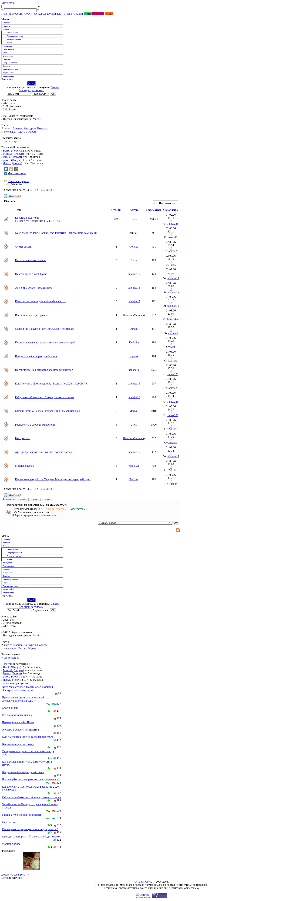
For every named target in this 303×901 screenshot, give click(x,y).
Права (47, 499)
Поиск (34, 499)
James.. (7, 156)
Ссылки (78, 13)
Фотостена (8, 56)
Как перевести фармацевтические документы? (30, 829)
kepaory (133, 356)
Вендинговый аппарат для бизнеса (36, 356)
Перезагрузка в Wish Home (31, 273)
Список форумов (18, 181)
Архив (9, 43)
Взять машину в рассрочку (31, 315)
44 (54, 220)
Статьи (68, 13)
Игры (109, 13)
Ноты (87, 13)
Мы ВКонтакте (17, 173)
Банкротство (22, 438)
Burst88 (133, 328)
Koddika (134, 342)
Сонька (133, 246)
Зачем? (55, 87)
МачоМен (173, 319)
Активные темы (14, 39)
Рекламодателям (10, 69)
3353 (49, 189)
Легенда (22, 499)
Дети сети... (8, 2)
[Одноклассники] (11, 169)
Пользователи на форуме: (14, 499)
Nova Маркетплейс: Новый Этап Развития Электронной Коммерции (56, 232)
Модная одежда (24, 465)
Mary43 (133, 410)
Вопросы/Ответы (10, 63)
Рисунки (98, 13)
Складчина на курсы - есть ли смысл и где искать (44, 328)
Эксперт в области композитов (33, 287)
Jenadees (134, 369)
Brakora (133, 479)
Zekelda (172, 429)
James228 (172, 223)
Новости (17, 13)
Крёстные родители (27, 217)
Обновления (12, 33)
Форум (28, 13)
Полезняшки (54, 13)
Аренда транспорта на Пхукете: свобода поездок (44, 451)
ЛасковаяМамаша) (134, 315)
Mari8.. (37, 118)
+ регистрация (10, 141)
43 (50, 220)
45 (58, 220)
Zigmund (173, 333)
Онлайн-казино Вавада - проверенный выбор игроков (47, 410)
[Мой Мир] (16, 169)
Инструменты (167, 203)
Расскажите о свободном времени (35, 424)
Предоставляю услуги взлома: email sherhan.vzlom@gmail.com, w (23, 699)
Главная (6, 13)
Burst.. (6, 150)
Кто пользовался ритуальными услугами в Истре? (45, 342)
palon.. (7, 160)
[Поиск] (2, 10)
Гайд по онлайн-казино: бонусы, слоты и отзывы (44, 397)
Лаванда (134, 465)
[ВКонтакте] (6, 169)
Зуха (134, 424)
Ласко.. (7, 163)
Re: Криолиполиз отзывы (30, 260)
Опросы (6, 66)
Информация (8, 76)
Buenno (173, 483)
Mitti (173, 346)
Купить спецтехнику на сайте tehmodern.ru (40, 301)
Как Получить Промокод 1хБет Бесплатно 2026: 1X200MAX (51, 383)
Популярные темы (15, 36)
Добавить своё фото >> (15, 874)
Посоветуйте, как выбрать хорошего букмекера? (44, 369)
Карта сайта (8, 73)
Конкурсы (40, 13)
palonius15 (134, 273)
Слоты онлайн (23, 246)
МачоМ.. (8, 153)
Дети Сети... (146, 881)
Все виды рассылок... (31, 90)
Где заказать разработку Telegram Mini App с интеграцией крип (52, 479)
